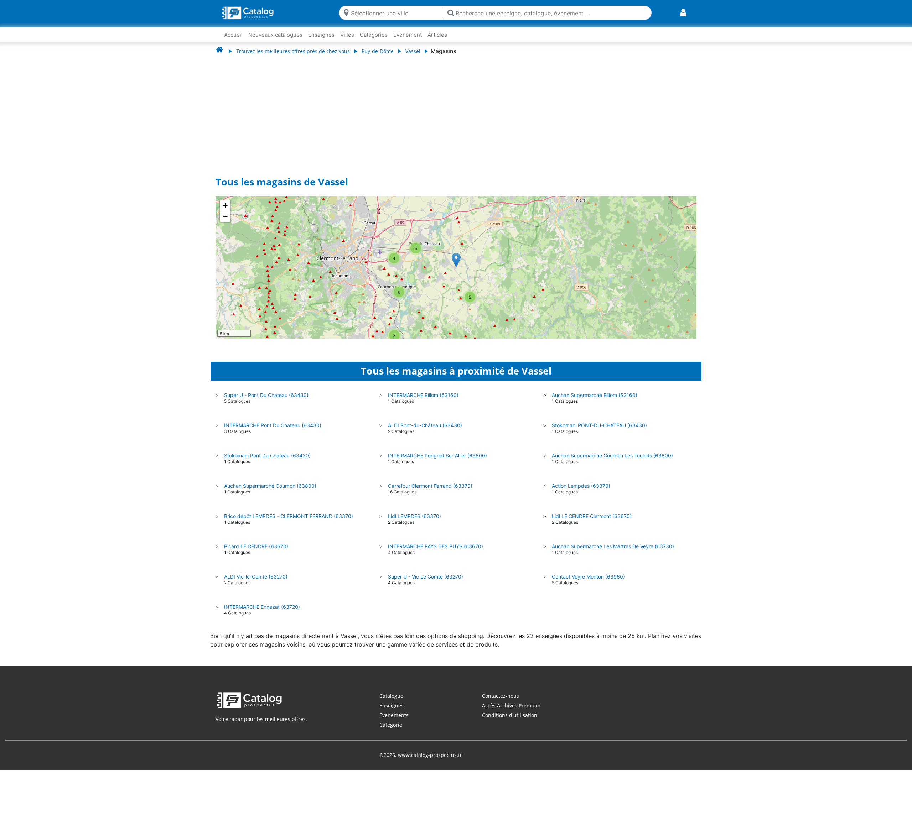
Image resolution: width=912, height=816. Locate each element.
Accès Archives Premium (511, 705)
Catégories (374, 34)
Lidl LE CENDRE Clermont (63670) (592, 516)
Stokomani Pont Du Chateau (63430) (267, 456)
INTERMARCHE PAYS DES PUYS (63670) (435, 546)
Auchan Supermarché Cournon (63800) (270, 486)
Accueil (233, 34)
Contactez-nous (500, 695)
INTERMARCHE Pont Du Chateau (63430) (272, 425)
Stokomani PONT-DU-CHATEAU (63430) (599, 425)
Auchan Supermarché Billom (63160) (594, 395)
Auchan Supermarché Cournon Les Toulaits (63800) (612, 456)
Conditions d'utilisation (509, 715)
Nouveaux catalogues (275, 34)
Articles (437, 34)
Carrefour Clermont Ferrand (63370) (430, 486)
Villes (347, 34)
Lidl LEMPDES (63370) (414, 516)
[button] (456, 260)
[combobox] (395, 12)
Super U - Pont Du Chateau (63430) (266, 395)
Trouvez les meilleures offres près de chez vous (293, 51)
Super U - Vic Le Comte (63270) (425, 577)
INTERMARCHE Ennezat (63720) (262, 607)
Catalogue (391, 695)
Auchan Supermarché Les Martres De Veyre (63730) (613, 546)
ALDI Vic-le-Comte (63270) (255, 577)
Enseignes (321, 34)
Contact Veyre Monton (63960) (588, 577)
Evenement (407, 34)
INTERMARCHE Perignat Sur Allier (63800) (437, 456)
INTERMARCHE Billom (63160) (423, 395)
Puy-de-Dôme (378, 51)
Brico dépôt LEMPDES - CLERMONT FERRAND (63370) (288, 516)
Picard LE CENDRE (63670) (256, 546)
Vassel (412, 51)
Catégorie (390, 724)
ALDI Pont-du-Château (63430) (425, 425)
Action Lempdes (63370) (581, 486)
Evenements (394, 715)
